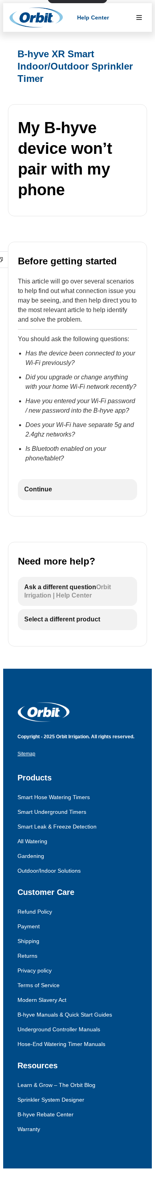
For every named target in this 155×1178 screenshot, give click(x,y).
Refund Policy (34, 911)
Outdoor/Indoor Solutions (49, 870)
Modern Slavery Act (41, 1000)
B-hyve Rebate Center (45, 1114)
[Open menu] (139, 17)
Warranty (28, 1129)
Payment (28, 926)
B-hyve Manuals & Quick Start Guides (64, 1014)
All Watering (32, 841)
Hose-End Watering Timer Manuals (61, 1044)
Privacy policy (34, 970)
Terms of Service (38, 985)
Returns (27, 956)
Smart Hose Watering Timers (53, 797)
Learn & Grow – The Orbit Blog (56, 1085)
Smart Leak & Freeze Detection (57, 826)
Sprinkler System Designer (50, 1099)
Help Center (93, 17)
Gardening (30, 856)
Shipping (28, 941)
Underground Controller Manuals (58, 1029)
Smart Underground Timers (51, 812)
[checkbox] (77, 489)
